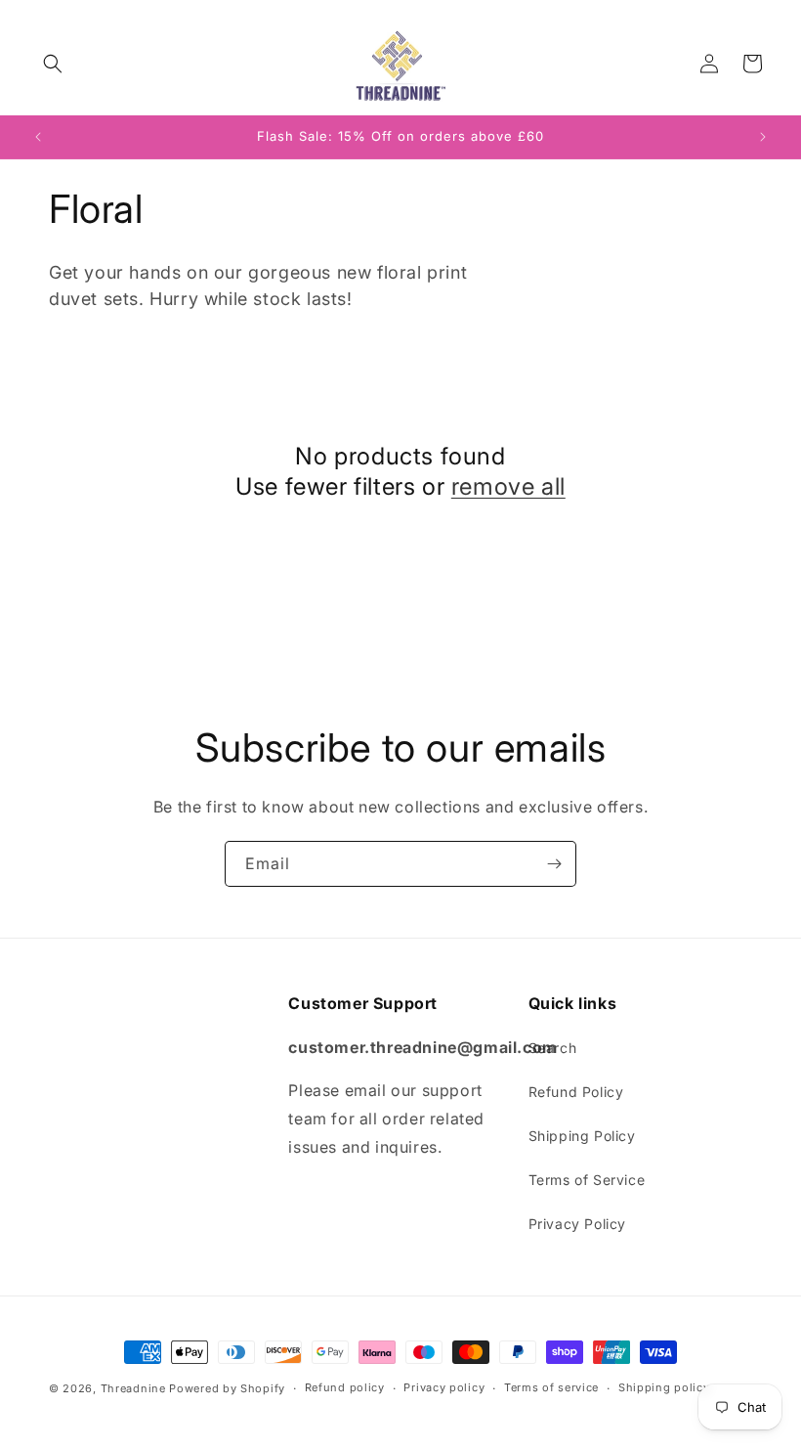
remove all (508, 486)
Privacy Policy (577, 1223)
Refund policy (345, 1387)
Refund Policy (576, 1091)
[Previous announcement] (38, 136)
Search (552, 1047)
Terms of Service (587, 1179)
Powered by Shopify (227, 1388)
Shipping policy (664, 1387)
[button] (52, 63)
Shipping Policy (582, 1135)
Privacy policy (444, 1387)
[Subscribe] (553, 864)
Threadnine (133, 1388)
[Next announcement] (762, 136)
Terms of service (551, 1387)
